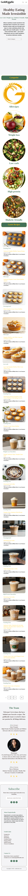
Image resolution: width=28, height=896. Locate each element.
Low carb (14, 163)
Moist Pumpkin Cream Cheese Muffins (13, 309)
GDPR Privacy (7, 842)
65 (21, 697)
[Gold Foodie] (7, 2)
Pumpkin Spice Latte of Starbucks (12, 686)
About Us (6, 836)
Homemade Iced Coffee (9, 484)
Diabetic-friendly (14, 220)
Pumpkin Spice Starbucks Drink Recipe (13, 512)
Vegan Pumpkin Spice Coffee (11, 568)
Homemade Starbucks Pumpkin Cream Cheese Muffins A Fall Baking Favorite (13, 397)
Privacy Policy (7, 840)
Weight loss (14, 135)
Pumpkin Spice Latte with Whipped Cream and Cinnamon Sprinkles (14, 657)
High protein (14, 191)
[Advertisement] (14, 61)
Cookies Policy (7, 839)
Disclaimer (6, 837)
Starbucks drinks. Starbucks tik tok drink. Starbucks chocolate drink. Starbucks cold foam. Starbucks (13, 627)
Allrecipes (14, 106)
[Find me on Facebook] (11, 802)
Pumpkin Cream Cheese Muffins (11, 426)
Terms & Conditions (9, 843)
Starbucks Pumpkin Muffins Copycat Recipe (14, 251)
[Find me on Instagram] (17, 802)
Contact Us (7, 834)
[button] (23, 2)
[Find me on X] (14, 802)
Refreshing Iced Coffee (9, 540)
